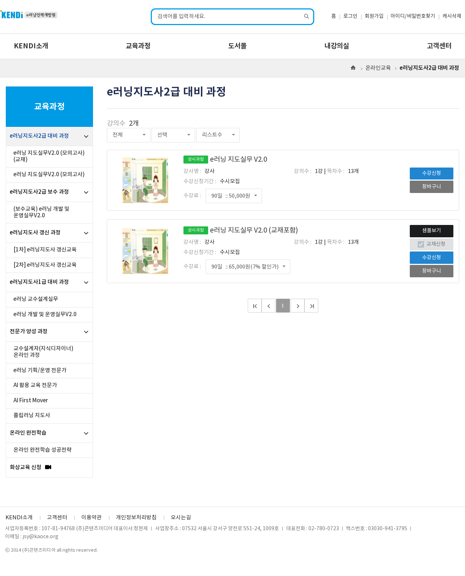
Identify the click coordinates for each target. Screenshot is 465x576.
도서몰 (237, 46)
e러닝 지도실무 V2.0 (227, 160)
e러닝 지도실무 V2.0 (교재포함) (243, 230)
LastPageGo (311, 306)
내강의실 (336, 46)
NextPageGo (297, 306)
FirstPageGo (255, 306)
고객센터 (439, 46)
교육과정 (138, 46)
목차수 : (335, 171)
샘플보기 (431, 231)
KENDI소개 (31, 46)
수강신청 (431, 173)
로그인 (350, 16)
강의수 (116, 124)
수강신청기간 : (199, 181)
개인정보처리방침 (136, 518)
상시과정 (196, 159)
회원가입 (374, 16)
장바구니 (431, 187)
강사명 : (192, 171)
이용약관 (91, 518)
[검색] (307, 16)
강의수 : (302, 171)
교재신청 (435, 244)
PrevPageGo (268, 306)
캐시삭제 (451, 16)
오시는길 (181, 518)
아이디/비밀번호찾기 (413, 16)
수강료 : (192, 196)
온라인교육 (378, 68)
